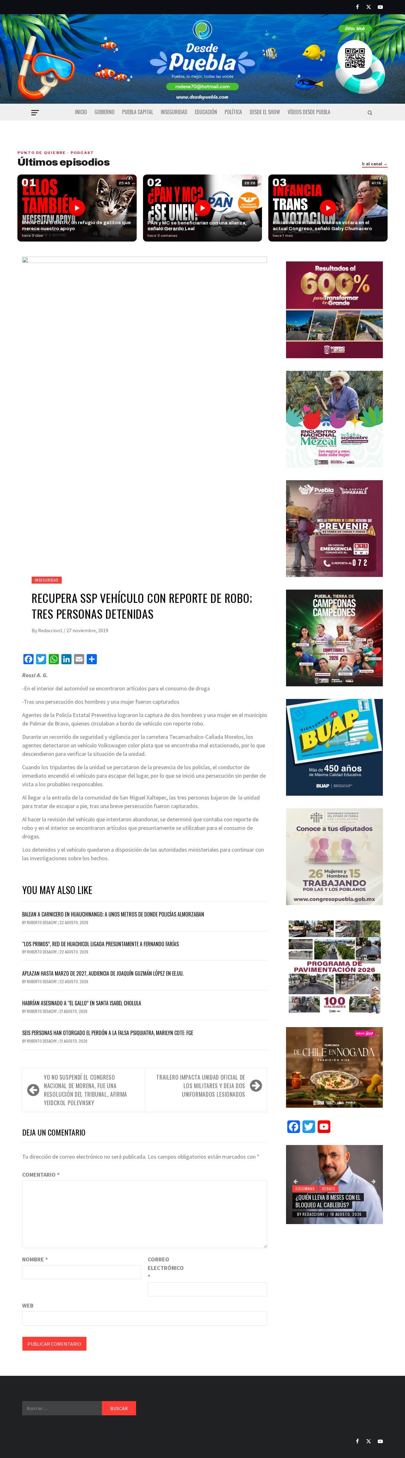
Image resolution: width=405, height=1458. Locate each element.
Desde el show (265, 112)
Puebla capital (137, 112)
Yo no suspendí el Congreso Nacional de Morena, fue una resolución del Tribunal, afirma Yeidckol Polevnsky (85, 1090)
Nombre (35, 1259)
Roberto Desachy (42, 922)
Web (28, 1305)
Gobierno (105, 112)
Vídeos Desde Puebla (309, 112)
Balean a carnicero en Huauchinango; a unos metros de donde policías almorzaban (113, 914)
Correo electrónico (163, 1268)
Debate (328, 1188)
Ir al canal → (375, 164)
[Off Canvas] (34, 112)
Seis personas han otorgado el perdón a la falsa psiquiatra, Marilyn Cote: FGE (107, 1033)
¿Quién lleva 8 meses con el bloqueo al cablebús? (328, 1201)
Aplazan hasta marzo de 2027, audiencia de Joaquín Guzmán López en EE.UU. (103, 973)
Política (233, 112)
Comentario (40, 1174)
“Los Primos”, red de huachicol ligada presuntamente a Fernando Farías (100, 944)
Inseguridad (174, 112)
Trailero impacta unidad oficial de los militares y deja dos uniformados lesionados (200, 1085)
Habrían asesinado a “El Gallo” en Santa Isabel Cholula (81, 1003)
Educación (206, 112)
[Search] (370, 112)
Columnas (305, 1188)
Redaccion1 (51, 630)
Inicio (81, 112)
